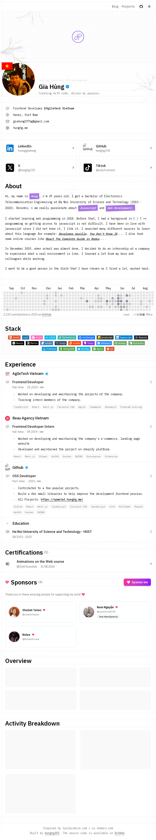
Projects (128, 6)
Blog (115, 6)
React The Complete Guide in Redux (72, 239)
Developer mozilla (72, 234)
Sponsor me (140, 582)
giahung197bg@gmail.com (31, 121)
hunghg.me (20, 128)
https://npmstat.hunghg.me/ (62, 499)
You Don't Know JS (103, 234)
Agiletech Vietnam (60, 108)
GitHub (46, 314)
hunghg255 (52, 833)
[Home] (9, 6)
